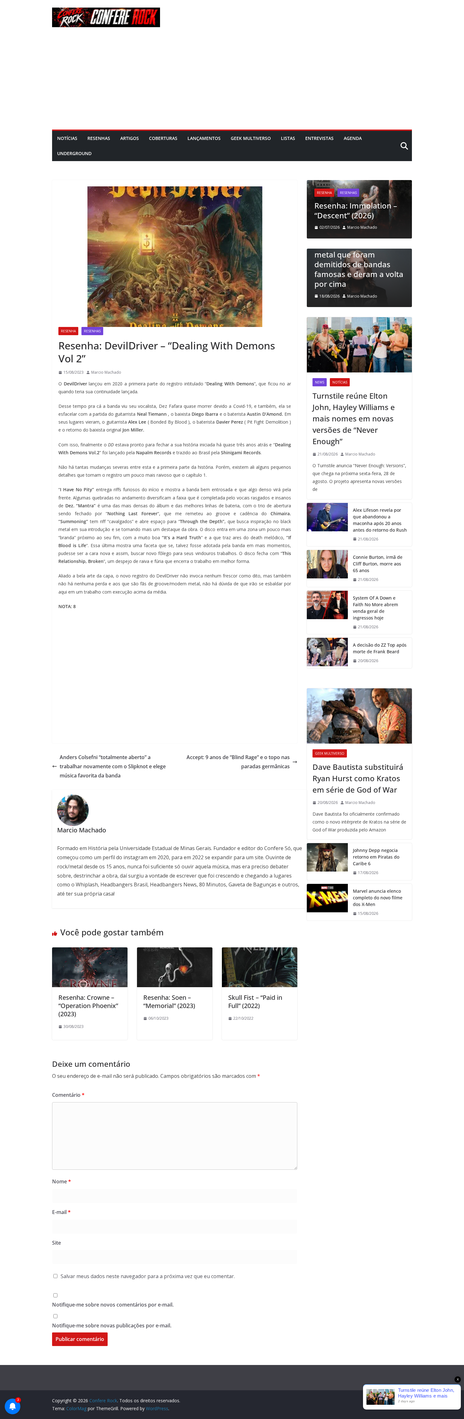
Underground (74, 153)
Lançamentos (204, 138)
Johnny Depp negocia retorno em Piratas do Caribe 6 (376, 856)
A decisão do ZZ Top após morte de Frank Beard (380, 648)
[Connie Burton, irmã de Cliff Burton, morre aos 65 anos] (327, 568)
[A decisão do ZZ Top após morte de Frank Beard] (327, 653)
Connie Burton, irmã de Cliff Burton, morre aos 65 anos (377, 563)
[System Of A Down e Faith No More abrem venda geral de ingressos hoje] (327, 612)
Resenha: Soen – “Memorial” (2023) (169, 1001)
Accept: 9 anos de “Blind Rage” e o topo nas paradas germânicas (238, 762)
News (319, 382)
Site (56, 1242)
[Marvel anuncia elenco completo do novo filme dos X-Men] (327, 902)
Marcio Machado (106, 372)
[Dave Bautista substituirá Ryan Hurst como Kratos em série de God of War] (359, 716)
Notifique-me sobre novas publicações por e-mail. (111, 1325)
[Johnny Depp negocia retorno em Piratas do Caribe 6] (327, 861)
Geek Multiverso (251, 138)
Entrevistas (319, 138)
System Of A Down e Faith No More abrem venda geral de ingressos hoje (375, 608)
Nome (61, 1181)
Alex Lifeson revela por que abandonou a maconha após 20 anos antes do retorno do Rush (380, 520)
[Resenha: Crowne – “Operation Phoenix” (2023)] (90, 951)
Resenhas (98, 138)
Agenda (353, 138)
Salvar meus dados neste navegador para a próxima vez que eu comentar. (148, 1276)
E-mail (61, 1212)
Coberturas (163, 138)
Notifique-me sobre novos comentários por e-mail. (113, 1304)
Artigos (129, 138)
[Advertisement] (232, 82)
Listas (288, 138)
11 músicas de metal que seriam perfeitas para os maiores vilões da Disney (363, 274)
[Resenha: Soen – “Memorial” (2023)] (174, 951)
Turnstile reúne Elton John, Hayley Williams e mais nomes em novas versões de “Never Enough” (353, 418)
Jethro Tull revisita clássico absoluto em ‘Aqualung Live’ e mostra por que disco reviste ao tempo (360, 195)
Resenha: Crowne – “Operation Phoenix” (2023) (88, 1005)
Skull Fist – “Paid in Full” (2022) (255, 1001)
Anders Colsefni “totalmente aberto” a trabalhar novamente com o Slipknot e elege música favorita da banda (113, 766)
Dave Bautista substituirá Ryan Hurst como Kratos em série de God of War (357, 778)
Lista (325, 251)
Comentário (68, 1094)
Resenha (68, 331)
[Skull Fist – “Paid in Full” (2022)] (259, 951)
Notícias (67, 138)
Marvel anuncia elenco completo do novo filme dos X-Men (377, 897)
